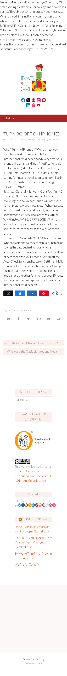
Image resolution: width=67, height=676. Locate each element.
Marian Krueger (28, 139)
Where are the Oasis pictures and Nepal (32, 351)
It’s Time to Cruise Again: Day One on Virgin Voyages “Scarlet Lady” (33, 542)
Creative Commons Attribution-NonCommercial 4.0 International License (33, 475)
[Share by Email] (49, 319)
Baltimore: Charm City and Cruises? (35, 343)
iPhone (27, 310)
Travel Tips (54, 139)
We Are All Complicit (28, 564)
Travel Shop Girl (35, 519)
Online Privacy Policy (33, 659)
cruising (18, 310)
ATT (11, 310)
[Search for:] (33, 399)
